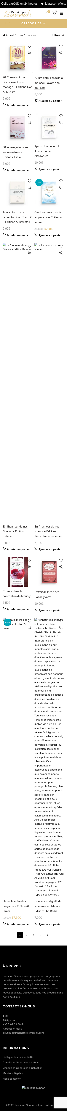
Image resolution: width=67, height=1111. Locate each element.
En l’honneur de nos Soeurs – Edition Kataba (15, 531)
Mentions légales (13, 1073)
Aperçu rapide (29, 52)
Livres (20, 35)
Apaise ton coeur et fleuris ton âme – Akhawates (46, 150)
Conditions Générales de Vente (21, 1062)
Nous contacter (12, 1078)
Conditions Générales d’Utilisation (22, 1067)
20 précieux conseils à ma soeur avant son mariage (48, 82)
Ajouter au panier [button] (18, 105)
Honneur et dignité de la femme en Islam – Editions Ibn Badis (47, 906)
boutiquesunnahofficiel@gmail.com (23, 1032)
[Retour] (7, 23)
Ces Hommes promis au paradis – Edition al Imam (48, 217)
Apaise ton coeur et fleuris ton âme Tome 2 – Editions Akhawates (17, 217)
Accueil (10, 35)
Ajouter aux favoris (29, 46)
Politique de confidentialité (18, 1057)
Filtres (56, 35)
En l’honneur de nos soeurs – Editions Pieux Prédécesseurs (48, 531)
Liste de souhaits (48, 12)
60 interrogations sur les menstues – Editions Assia (16, 152)
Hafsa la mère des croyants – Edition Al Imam (16, 906)
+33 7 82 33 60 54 (13, 1024)
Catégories (31, 23)
